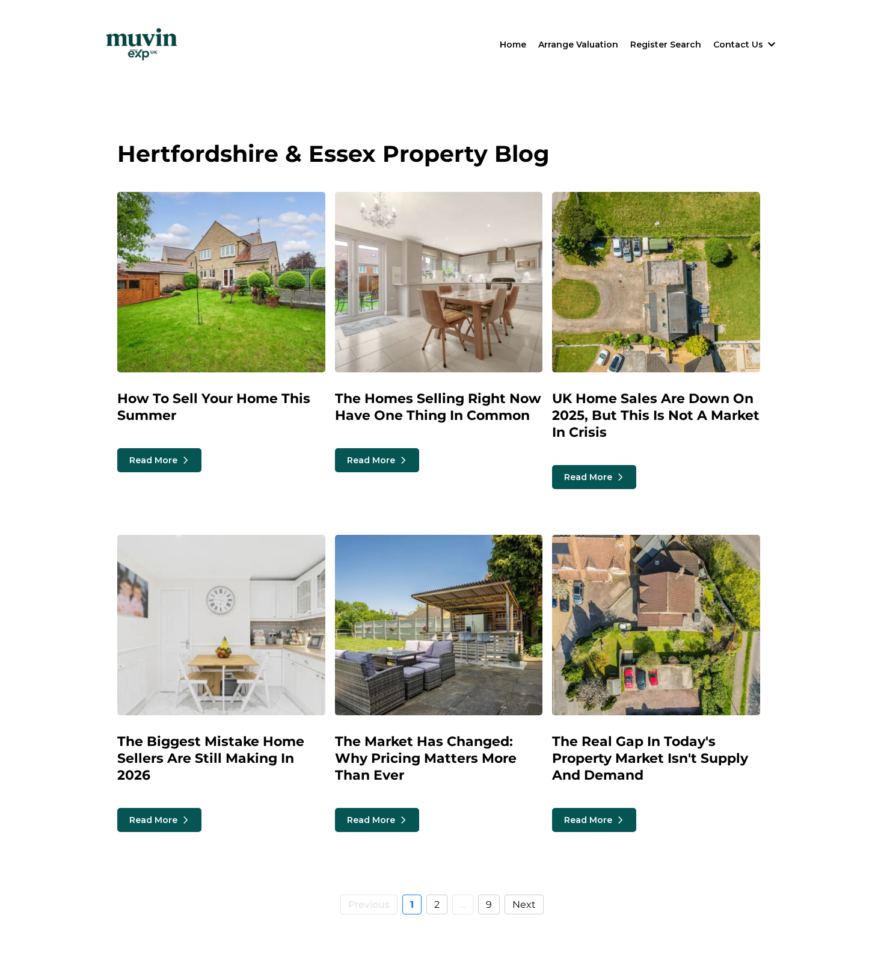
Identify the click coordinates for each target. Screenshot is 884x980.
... (462, 904)
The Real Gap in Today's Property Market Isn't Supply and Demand (650, 758)
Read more (153, 460)
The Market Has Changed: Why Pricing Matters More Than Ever (426, 758)
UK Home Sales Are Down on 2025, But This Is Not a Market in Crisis (656, 415)
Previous (369, 904)
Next (524, 904)
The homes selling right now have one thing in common (438, 407)
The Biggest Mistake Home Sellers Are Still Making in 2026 (210, 758)
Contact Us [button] (739, 44)
